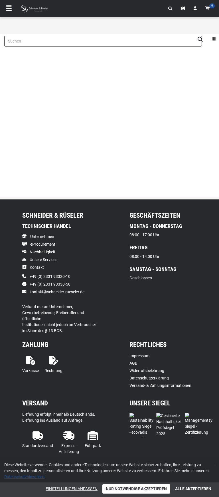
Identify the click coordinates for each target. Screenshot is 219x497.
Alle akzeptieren (193, 488)
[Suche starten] (200, 39)
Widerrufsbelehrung (146, 370)
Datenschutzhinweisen (24, 476)
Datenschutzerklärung (149, 378)
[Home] (34, 8)
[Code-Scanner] (213, 39)
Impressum (139, 355)
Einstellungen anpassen (72, 488)
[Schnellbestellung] (183, 8)
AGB (133, 363)
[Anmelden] (195, 8)
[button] (170, 8)
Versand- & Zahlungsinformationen (160, 385)
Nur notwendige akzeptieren (136, 488)
